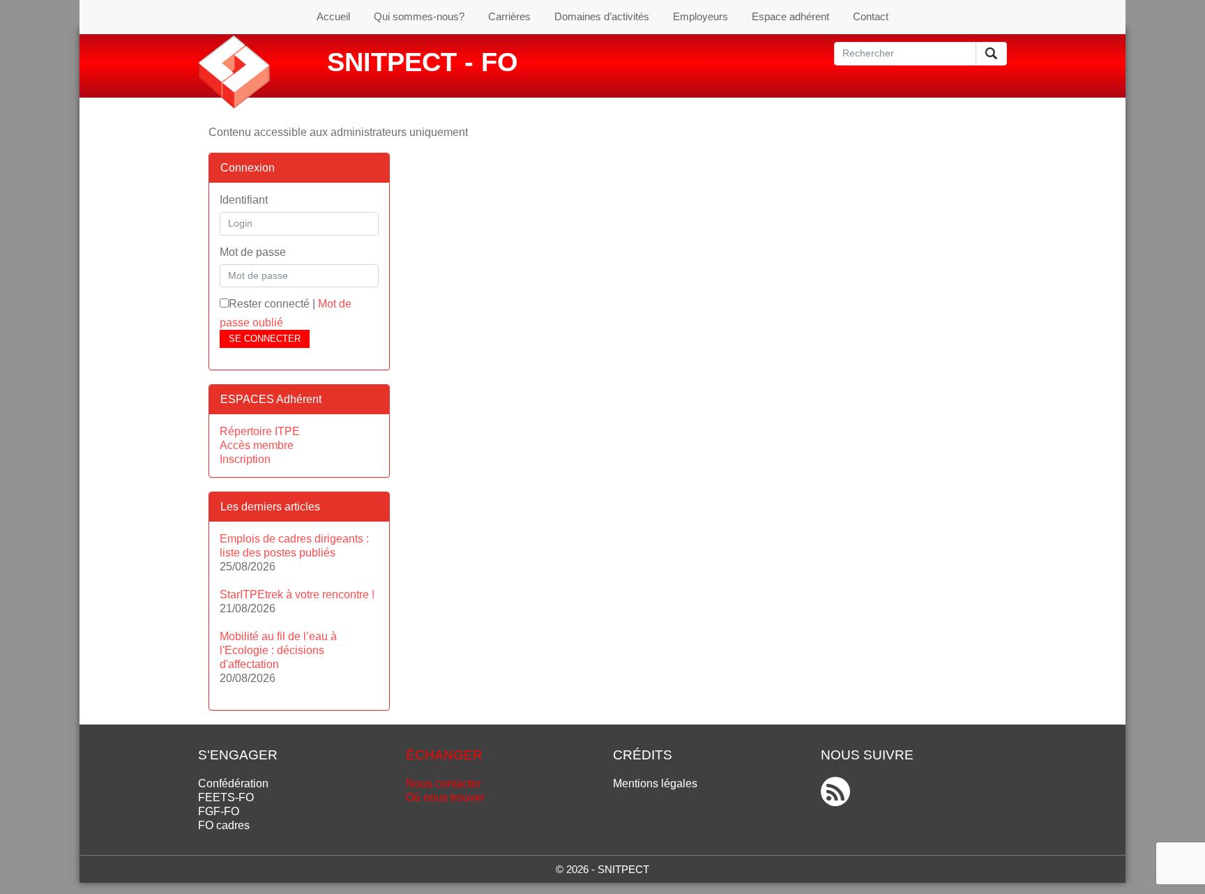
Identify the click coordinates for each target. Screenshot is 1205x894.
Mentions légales (655, 783)
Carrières (509, 16)
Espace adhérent (790, 16)
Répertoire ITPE (260, 431)
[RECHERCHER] (991, 54)
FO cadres (224, 825)
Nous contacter (443, 783)
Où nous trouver (445, 797)
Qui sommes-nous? (419, 16)
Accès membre (257, 445)
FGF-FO (218, 811)
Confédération (233, 783)
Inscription (245, 459)
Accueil (333, 16)
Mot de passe (253, 252)
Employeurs (700, 16)
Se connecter (265, 338)
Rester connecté (269, 304)
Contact (870, 16)
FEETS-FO (226, 797)
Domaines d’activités (601, 16)
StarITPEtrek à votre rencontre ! (297, 594)
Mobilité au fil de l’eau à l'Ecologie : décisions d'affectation (278, 650)
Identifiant (244, 200)
